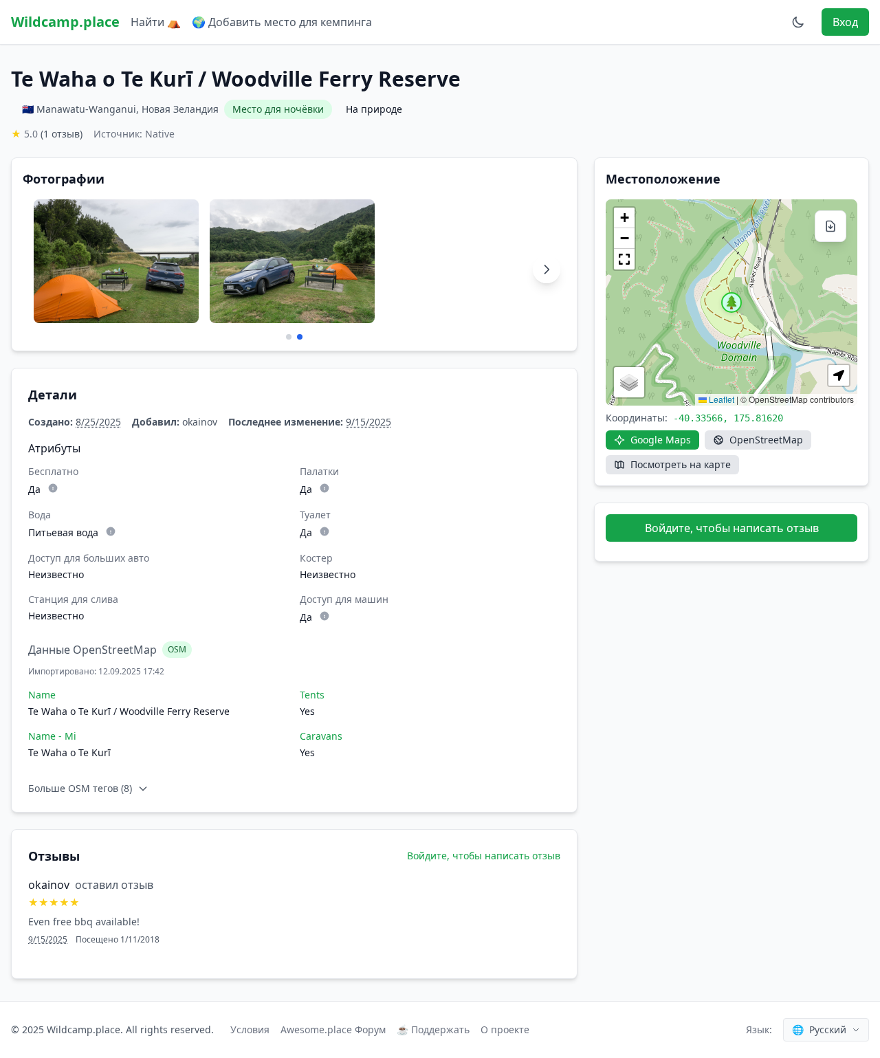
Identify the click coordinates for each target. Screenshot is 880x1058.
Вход (845, 22)
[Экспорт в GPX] (830, 226)
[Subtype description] (53, 488)
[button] (731, 302)
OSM (177, 649)
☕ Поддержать (433, 1029)
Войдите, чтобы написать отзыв (483, 855)
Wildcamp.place (65, 21)
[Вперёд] (546, 269)
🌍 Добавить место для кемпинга (282, 22)
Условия (250, 1029)
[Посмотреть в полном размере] (116, 261)
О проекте (505, 1029)
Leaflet (720, 399)
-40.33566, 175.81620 (728, 417)
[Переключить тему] (798, 22)
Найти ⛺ (156, 22)
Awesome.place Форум (333, 1029)
